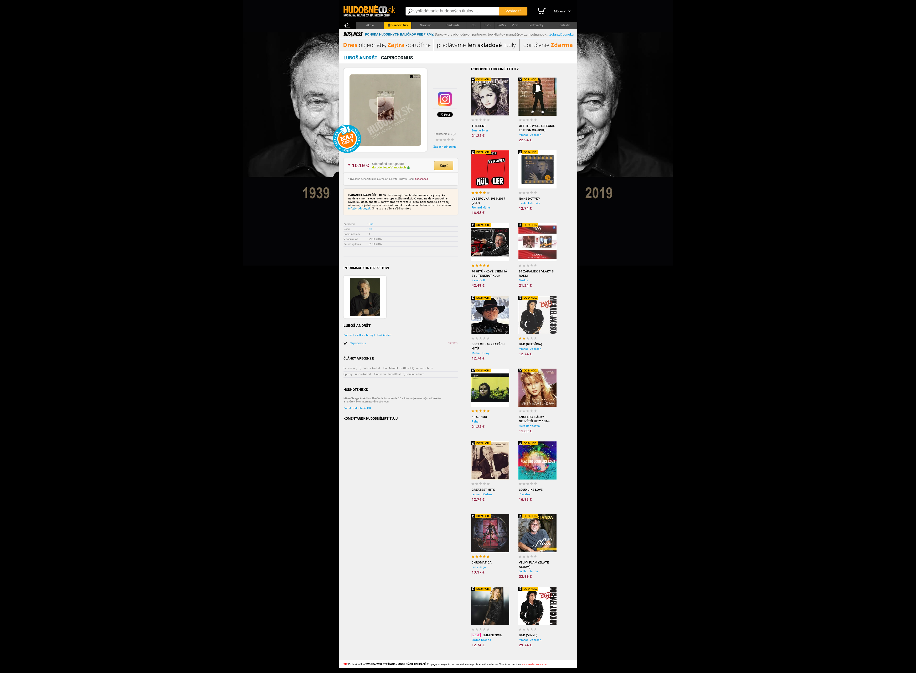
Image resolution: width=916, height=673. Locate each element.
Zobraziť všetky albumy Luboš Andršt (367, 335)
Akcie (370, 25)
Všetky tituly (399, 25)
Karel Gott (478, 280)
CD (474, 25)
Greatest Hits (483, 489)
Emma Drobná (481, 640)
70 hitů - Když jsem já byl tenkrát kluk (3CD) (489, 274)
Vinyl (515, 25)
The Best (479, 126)
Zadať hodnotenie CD (357, 408)
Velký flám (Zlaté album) (534, 565)
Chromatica (482, 562)
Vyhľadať (513, 11)
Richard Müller (481, 207)
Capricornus (358, 343)
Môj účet (560, 11)
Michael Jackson (530, 134)
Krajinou (479, 417)
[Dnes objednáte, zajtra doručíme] (458, 50)
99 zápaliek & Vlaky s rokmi (536, 273)
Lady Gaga (479, 567)
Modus (523, 280)
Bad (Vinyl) (528, 635)
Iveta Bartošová (529, 426)
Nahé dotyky (529, 198)
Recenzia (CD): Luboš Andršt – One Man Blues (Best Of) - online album (388, 368)
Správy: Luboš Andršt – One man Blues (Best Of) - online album (384, 374)
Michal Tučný (480, 353)
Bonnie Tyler (480, 130)
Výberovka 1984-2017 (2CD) (488, 201)
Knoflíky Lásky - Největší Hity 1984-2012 (534, 419)
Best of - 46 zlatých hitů (488, 346)
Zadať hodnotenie (444, 146)
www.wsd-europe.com (534, 664)
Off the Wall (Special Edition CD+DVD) (537, 128)
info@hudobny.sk (359, 208)
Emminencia (492, 635)
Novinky (425, 25)
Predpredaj (453, 25)
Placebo (524, 494)
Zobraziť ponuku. (562, 34)
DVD (487, 25)
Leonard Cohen (482, 494)
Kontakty (564, 25)
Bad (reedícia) (530, 344)
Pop (371, 224)
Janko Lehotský (529, 203)
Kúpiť (444, 165)
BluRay (501, 25)
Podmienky (535, 25)
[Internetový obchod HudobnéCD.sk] (370, 11)
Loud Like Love (531, 489)
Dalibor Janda (528, 571)
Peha (475, 421)
